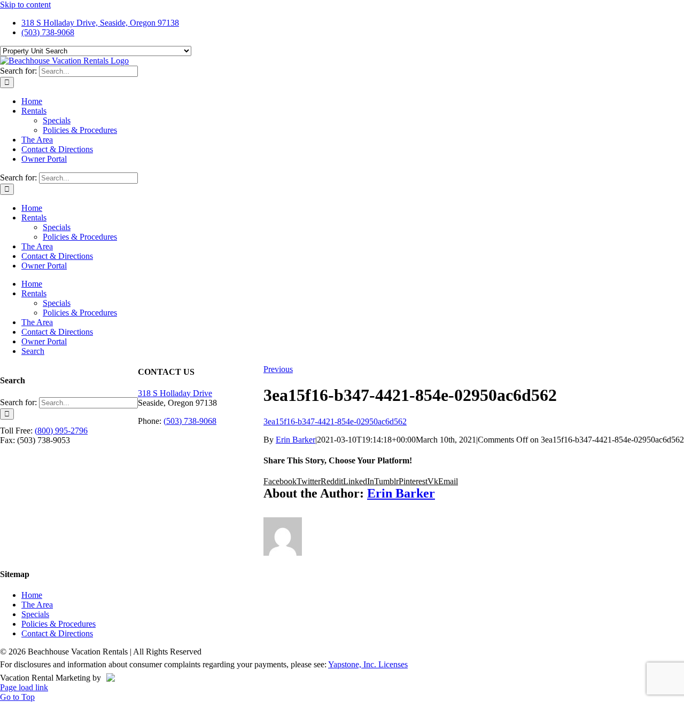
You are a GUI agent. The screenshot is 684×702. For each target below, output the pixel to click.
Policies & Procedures (58, 623)
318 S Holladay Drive (175, 393)
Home (31, 595)
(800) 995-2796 (61, 430)
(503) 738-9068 (190, 420)
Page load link (24, 687)
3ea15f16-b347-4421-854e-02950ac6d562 (335, 421)
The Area (37, 604)
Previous (278, 369)
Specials (35, 614)
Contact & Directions (57, 633)
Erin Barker (295, 439)
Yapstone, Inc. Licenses (368, 664)
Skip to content (25, 4)
